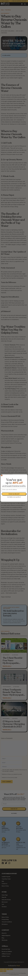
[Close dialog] (2, 475)
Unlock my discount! (14, 494)
